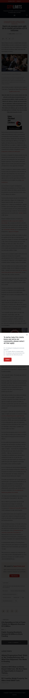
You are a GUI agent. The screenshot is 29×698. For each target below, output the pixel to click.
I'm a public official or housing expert (14, 351)
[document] (14, 349)
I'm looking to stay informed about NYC (15, 353)
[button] (27, 334)
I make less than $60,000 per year (14, 354)
